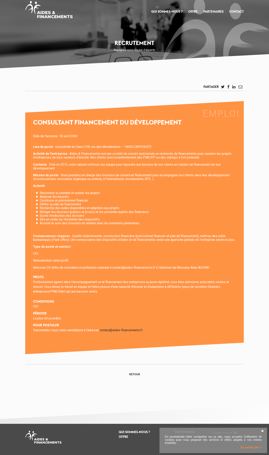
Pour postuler (46, 325)
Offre (193, 11)
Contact (236, 11)
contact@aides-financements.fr (121, 330)
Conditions (43, 301)
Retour (134, 374)
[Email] (240, 88)
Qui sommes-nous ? (167, 11)
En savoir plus (250, 447)
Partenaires (213, 11)
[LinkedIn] (233, 88)
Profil (38, 277)
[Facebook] (228, 88)
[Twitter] (222, 88)
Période (40, 313)
